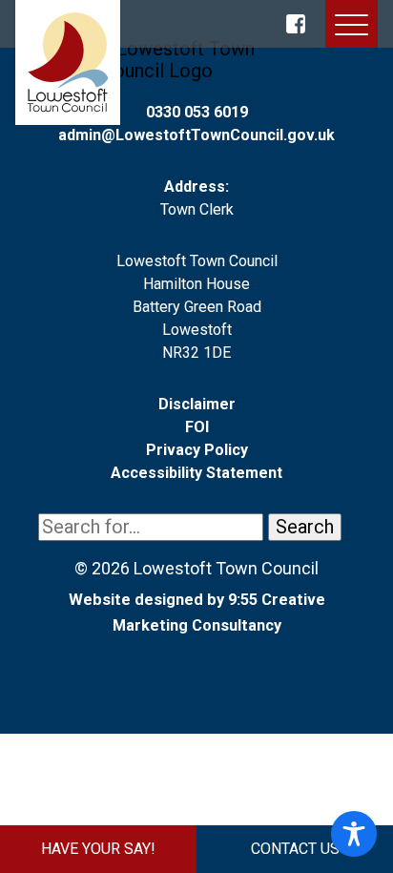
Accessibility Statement (196, 473)
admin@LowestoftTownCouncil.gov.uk (196, 135)
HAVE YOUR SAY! (98, 849)
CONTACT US (295, 849)
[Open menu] (351, 28)
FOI (197, 427)
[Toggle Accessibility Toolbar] (354, 834)
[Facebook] (295, 24)
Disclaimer (197, 404)
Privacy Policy (197, 450)
